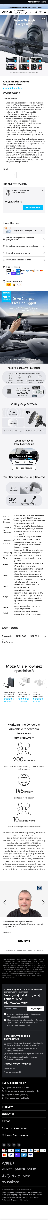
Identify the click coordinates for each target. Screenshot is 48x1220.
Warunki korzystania (32, 1014)
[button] (33, 207)
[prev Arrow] (4, 902)
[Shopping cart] (40, 12)
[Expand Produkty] (45, 1107)
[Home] (17, 12)
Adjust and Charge (24, 456)
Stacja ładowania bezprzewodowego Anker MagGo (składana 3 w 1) (38, 695)
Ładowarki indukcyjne (17, 950)
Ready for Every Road (24, 462)
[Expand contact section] (45, 1128)
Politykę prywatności (20, 1017)
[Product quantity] (10, 175)
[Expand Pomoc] (45, 1121)
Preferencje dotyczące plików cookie (15, 1200)
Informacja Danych (33, 1197)
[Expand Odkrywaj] (45, 1114)
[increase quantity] (14, 175)
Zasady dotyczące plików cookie (13, 1197)
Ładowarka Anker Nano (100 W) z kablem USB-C (24, 695)
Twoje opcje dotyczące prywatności (15, 1195)
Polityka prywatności (34, 1192)
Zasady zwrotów (21, 1192)
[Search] (36, 12)
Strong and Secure (24, 468)
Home (5, 950)
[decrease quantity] (5, 175)
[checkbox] (5, 1014)
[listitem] (4, 1145)
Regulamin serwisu (35, 1195)
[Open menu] (45, 12)
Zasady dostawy (8, 1192)
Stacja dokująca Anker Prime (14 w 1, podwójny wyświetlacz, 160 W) (9, 695)
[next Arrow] (43, 902)
